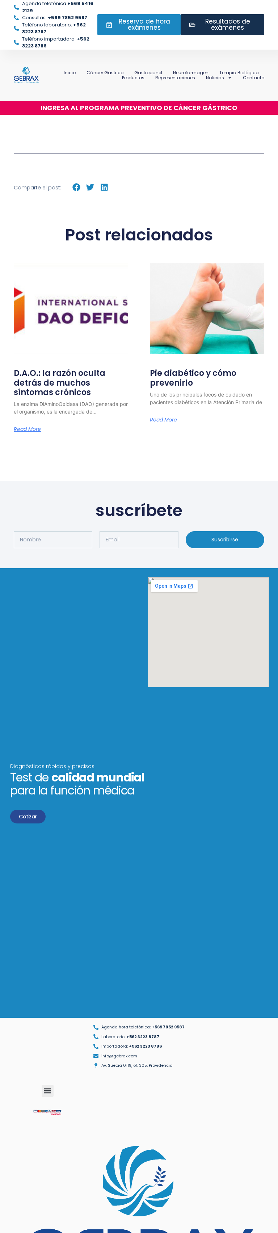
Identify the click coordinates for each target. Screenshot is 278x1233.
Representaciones (175, 77)
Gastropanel (148, 72)
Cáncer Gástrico (105, 72)
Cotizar (28, 816)
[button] (76, 187)
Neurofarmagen (190, 72)
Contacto (253, 77)
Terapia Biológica (239, 72)
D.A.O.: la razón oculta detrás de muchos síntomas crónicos (59, 383)
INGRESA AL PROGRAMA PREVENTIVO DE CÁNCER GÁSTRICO (139, 107)
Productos (133, 77)
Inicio (70, 72)
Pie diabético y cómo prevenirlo (193, 378)
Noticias (215, 77)
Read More (27, 429)
